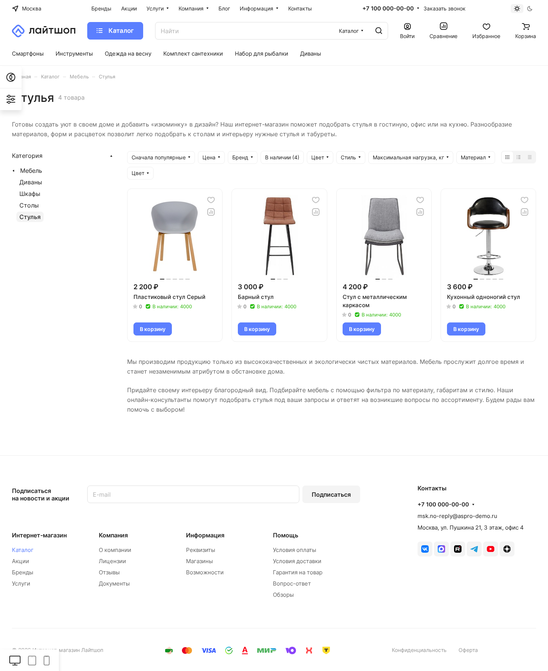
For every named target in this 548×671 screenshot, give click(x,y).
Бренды (22, 572)
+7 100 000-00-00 (388, 8)
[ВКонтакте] (425, 549)
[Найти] (378, 31)
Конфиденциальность (419, 650)
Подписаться (331, 494)
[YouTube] (490, 549)
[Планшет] (32, 660)
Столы (29, 205)
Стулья (30, 217)
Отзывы (109, 572)
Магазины (199, 561)
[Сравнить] (211, 212)
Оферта (468, 650)
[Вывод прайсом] (529, 157)
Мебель (31, 170)
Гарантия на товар (297, 572)
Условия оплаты (294, 549)
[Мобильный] (46, 660)
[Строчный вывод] (518, 157)
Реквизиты (200, 549)
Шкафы (29, 193)
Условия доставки (297, 561)
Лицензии (112, 561)
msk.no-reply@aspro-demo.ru (457, 515)
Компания (113, 535)
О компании (115, 549)
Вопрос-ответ (292, 583)
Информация (205, 535)
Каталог (23, 549)
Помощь (285, 535)
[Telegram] (474, 549)
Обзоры (283, 594)
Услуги (21, 583)
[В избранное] (211, 200)
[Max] (441, 549)
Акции (20, 561)
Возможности (205, 572)
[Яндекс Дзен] (507, 549)
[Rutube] (457, 549)
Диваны (30, 182)
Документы (114, 583)
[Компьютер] (15, 660)
